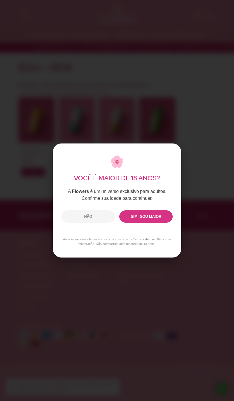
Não (88, 216)
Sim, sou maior (146, 216)
